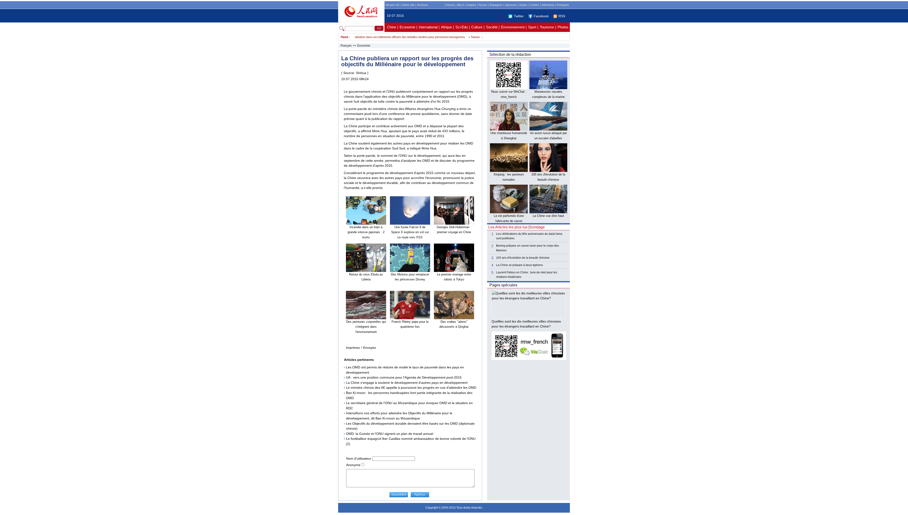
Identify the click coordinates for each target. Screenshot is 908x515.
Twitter (519, 16)
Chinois (450, 5)
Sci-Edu (461, 27)
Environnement (512, 27)
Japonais (510, 5)
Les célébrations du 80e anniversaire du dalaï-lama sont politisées (529, 236)
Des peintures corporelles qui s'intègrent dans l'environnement (366, 327)
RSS (562, 16)
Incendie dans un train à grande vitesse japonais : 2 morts (366, 232)
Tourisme (547, 27)
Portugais (563, 5)
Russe (483, 5)
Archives (422, 5)
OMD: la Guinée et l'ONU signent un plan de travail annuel (389, 434)
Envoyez (369, 347)
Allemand (548, 5)
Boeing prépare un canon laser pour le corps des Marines (527, 248)
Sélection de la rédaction (510, 54)
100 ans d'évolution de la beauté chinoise (523, 257)
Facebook (541, 16)
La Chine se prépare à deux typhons (519, 265)
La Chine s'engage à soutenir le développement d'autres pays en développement (406, 382)
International (428, 27)
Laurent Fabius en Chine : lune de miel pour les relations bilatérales (526, 275)
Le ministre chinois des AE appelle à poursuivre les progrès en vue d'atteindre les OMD (411, 387)
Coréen (534, 5)
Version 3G (392, 5)
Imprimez (353, 347)
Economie (407, 27)
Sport (532, 27)
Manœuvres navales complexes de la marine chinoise (548, 97)
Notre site (408, 5)
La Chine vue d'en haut (548, 216)
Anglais (471, 5)
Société (492, 27)
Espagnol (496, 5)
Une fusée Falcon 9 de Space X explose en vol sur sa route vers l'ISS (410, 232)
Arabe (523, 5)
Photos (563, 27)
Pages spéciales (503, 285)
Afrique (446, 27)
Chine (391, 27)
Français (346, 45)
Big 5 (460, 5)
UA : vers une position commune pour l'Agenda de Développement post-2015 (404, 377)
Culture (476, 27)
